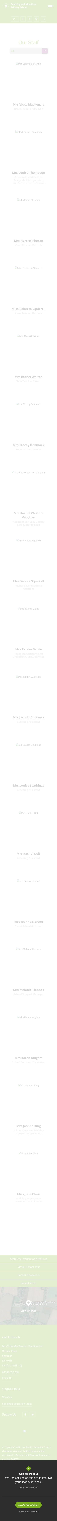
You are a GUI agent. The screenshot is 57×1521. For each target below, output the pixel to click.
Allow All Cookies (28, 1505)
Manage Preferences (28, 1512)
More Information (28, 1487)
